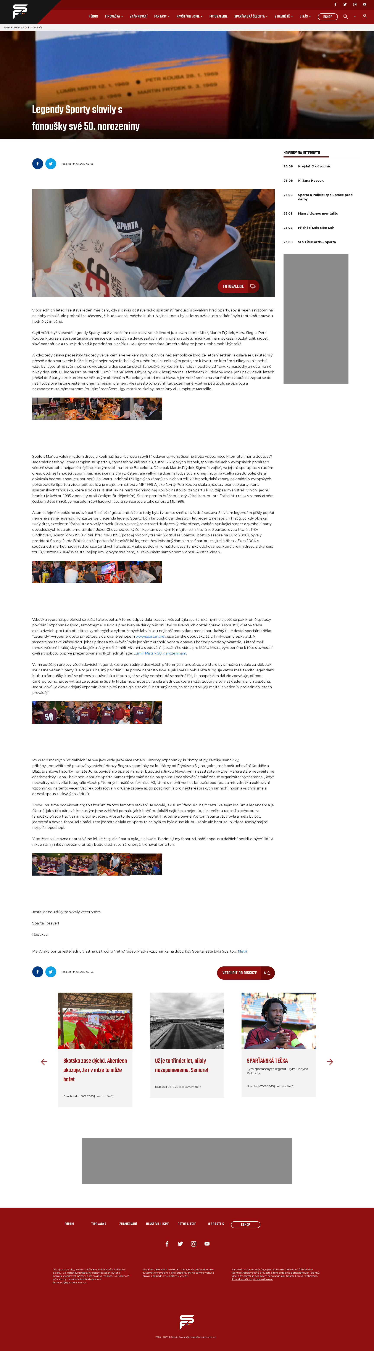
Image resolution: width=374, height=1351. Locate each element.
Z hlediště (282, 16)
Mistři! (242, 951)
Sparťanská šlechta (249, 16)
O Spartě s (216, 1224)
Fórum (93, 16)
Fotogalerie (219, 16)
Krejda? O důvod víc (314, 166)
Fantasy (160, 16)
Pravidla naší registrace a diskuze (252, 1279)
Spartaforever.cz (13, 27)
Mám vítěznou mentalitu (318, 213)
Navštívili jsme (188, 16)
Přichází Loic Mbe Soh (316, 228)
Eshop (327, 17)
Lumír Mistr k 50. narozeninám (160, 653)
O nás (304, 16)
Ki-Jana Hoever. (311, 181)
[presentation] (43, 1062)
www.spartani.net (151, 636)
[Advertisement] (316, 319)
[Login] (367, 16)
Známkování (139, 16)
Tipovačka (112, 16)
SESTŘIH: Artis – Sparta (317, 242)
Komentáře (35, 27)
